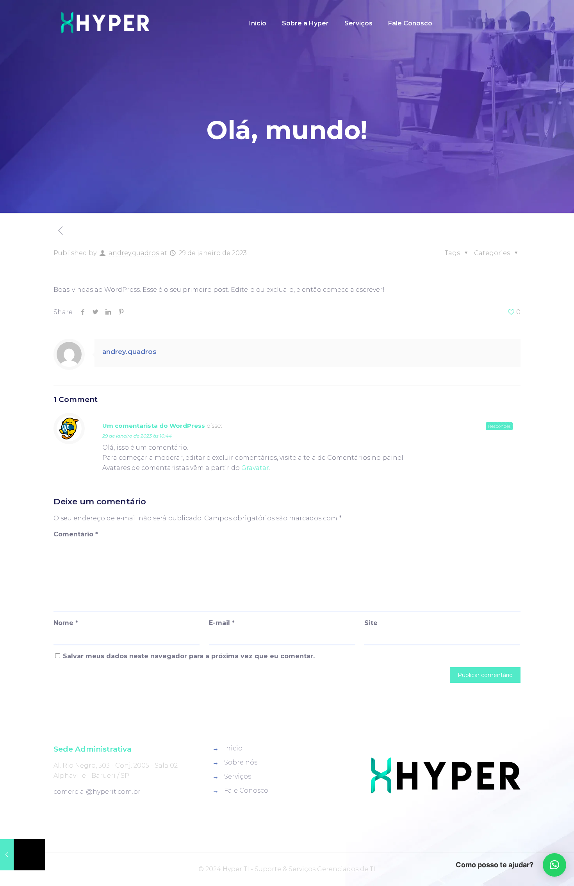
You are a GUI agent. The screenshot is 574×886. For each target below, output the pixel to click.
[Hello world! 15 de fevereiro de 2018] (22, 854)
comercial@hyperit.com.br (97, 791)
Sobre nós (240, 762)
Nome (65, 623)
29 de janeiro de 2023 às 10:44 (137, 436)
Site (371, 623)
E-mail (222, 623)
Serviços (237, 776)
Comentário (75, 534)
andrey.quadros (134, 253)
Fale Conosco (246, 790)
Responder (499, 426)
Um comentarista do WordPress (153, 425)
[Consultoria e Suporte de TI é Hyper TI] (105, 23)
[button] (554, 865)
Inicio (233, 748)
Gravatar (255, 468)
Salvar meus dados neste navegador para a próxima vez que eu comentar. (189, 656)
